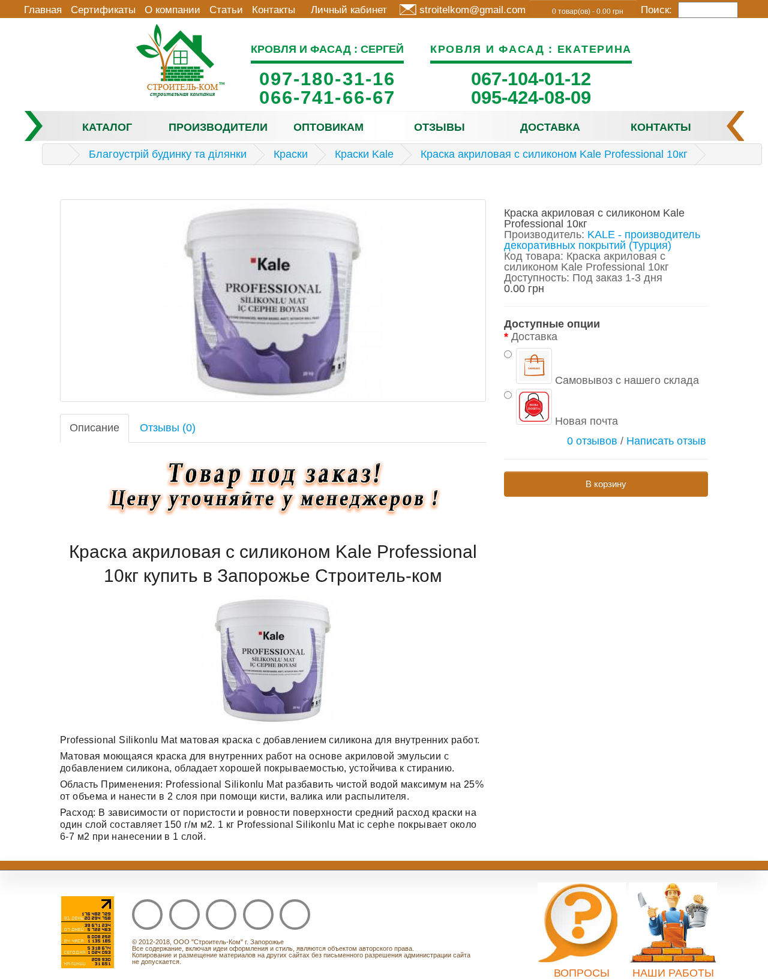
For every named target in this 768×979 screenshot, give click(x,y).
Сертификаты (103, 9)
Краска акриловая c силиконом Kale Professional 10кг (554, 154)
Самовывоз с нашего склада (625, 380)
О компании (172, 9)
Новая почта (585, 421)
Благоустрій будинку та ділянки (168, 154)
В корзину (606, 484)
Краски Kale (364, 154)
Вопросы (582, 973)
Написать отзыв (666, 441)
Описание (94, 428)
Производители (218, 127)
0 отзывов (592, 441)
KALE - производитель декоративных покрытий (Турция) (602, 240)
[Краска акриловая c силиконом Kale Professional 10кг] (273, 300)
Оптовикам (328, 127)
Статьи (226, 9)
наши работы (673, 973)
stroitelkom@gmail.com (472, 10)
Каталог (107, 127)
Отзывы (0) (168, 428)
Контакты (273, 9)
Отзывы (439, 127)
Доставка (550, 127)
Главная (43, 9)
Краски (291, 154)
